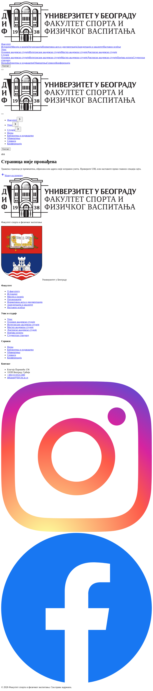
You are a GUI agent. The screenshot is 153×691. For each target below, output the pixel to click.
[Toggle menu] (2, 69)
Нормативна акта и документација (59, 47)
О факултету (13, 291)
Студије (5, 55)
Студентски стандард (18, 335)
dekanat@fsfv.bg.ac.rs (17, 377)
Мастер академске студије (74, 52)
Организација (35, 47)
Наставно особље (112, 47)
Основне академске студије (15, 52)
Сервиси (51, 63)
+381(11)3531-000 (16, 375)
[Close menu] (2, 113)
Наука (4, 63)
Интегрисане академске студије (45, 52)
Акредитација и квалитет (90, 47)
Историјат (6, 47)
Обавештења (40, 63)
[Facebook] (76, 682)
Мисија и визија (20, 47)
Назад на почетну (14, 175)
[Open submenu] (20, 119)
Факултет (6, 44)
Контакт (5, 66)
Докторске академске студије (102, 52)
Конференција (63, 63)
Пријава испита (125, 57)
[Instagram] (76, 531)
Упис (3, 49)
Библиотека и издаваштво (20, 63)
